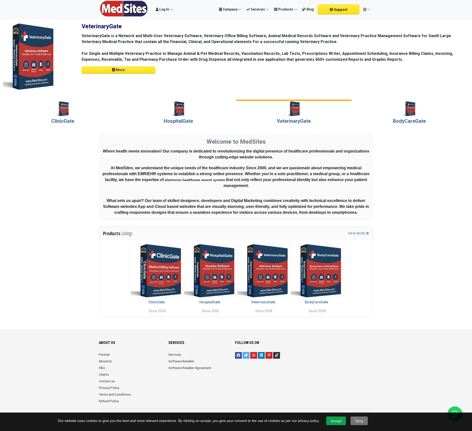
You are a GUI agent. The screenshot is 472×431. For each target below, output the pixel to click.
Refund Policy (109, 401)
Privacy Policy (109, 388)
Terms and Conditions (115, 394)
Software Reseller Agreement (189, 368)
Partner (104, 354)
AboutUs (105, 361)
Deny (359, 421)
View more (357, 233)
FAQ (102, 368)
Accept (336, 421)
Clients (104, 374)
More (120, 70)
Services (174, 354)
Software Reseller (181, 361)
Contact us (107, 381)
